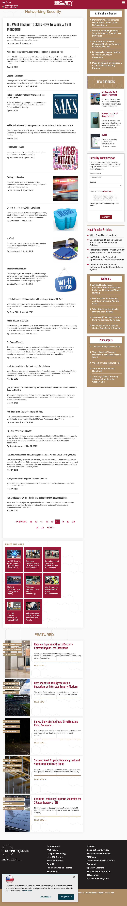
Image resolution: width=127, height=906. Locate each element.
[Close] (74, 877)
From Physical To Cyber (15, 147)
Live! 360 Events (55, 857)
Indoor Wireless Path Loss (17, 269)
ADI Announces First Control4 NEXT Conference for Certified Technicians (51, 592)
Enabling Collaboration (15, 177)
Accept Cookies (66, 897)
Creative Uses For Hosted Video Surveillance (23, 208)
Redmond (91, 864)
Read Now (39, 665)
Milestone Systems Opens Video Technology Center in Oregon (32, 592)
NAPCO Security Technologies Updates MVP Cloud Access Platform (14, 565)
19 (68, 521)
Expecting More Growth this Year (19, 431)
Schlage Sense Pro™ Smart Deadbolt (110, 115)
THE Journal (92, 875)
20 (73, 521)
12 (31, 521)
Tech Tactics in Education (99, 871)
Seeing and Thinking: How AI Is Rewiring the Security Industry (106, 318)
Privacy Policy (107, 191)
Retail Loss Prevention (12, 644)
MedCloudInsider (55, 860)
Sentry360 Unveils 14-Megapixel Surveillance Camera (27, 479)
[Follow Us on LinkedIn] (4, 2)
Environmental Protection (99, 853)
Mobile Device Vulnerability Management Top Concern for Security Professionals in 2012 (40, 125)
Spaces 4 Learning (95, 867)
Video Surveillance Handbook (104, 235)
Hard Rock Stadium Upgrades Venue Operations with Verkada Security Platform (56, 685)
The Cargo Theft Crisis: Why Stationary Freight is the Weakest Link (105, 379)
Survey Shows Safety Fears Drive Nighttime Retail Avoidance (56, 723)
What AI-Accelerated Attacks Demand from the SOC (105, 310)
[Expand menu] (123, 3)
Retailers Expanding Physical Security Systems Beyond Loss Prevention (53, 646)
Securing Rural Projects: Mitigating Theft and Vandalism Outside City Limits (57, 762)
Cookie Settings (45, 897)
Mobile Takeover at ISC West (17, 321)
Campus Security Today (98, 850)
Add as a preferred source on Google (11, 6)
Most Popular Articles (99, 230)
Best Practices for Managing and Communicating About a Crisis (105, 301)
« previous (21, 521)
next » (50, 527)
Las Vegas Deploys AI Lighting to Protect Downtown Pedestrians (106, 55)
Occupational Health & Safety (101, 860)
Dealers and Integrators (13, 799)
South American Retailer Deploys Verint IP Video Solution (28, 366)
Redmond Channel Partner (59, 867)
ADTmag (91, 846)
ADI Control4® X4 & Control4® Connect (109, 93)
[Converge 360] (15, 851)
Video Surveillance (11, 688)
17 (57, 521)
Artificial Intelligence (12, 649)
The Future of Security (15, 342)
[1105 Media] (11, 859)
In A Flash (10, 238)
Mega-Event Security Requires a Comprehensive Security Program (107, 65)
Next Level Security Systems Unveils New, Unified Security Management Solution (37, 498)
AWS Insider (52, 850)
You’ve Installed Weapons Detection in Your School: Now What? (106, 355)
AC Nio (104, 135)
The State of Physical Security (106, 346)
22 (42, 527)
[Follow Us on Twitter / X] (7, 2)
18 (63, 521)
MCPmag (91, 857)
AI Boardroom (53, 846)
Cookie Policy (27, 891)
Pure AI (50, 864)
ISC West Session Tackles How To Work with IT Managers (39, 27)
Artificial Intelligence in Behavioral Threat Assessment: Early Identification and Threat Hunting (106, 289)
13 (36, 521)
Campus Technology (56, 853)
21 (37, 527)
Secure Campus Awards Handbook (103, 369)
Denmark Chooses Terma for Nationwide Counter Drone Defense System (33, 565)
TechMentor (52, 871)
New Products (106, 82)
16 (52, 521)
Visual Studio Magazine (98, 878)
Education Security (11, 722)
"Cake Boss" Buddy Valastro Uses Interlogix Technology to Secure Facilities (35, 52)
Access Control (9, 693)
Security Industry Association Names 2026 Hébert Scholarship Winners (12, 620)
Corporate (7, 804)
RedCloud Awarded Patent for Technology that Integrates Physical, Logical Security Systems (41, 455)
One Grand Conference (15, 76)
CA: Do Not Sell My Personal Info (99, 893)
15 (47, 521)
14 (41, 521)
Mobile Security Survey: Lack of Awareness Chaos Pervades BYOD (25, 96)
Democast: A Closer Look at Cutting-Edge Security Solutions (107, 326)
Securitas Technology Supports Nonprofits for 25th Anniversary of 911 (57, 801)
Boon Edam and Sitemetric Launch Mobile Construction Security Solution (52, 566)
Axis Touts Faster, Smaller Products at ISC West (25, 412)
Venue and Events (10, 683)
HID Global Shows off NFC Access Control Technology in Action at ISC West (35, 299)
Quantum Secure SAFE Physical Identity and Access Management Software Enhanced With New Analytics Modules (42, 389)
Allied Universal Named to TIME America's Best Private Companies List (32, 617)
